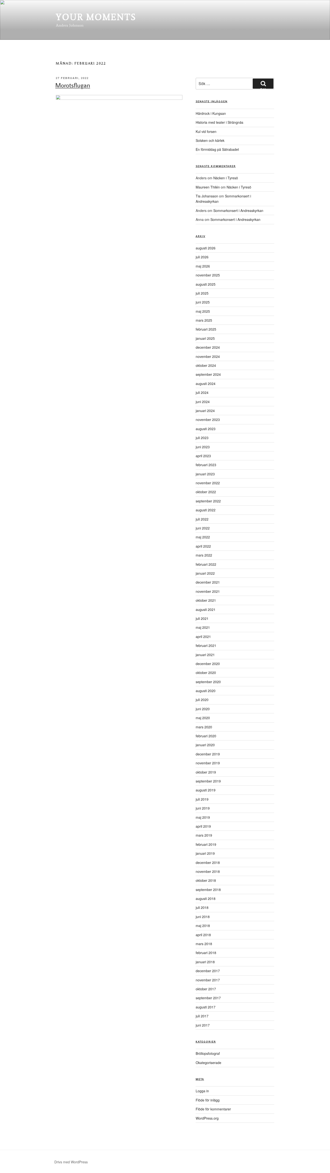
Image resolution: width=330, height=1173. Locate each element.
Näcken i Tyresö (225, 177)
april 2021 (203, 636)
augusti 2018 (205, 898)
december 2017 (208, 970)
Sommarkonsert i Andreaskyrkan (238, 210)
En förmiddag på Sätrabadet (217, 149)
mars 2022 (204, 555)
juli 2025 (202, 293)
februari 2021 (206, 645)
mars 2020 (204, 726)
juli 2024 (202, 392)
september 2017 (208, 997)
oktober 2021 (206, 600)
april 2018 (203, 934)
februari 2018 (206, 952)
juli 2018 (202, 907)
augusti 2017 (205, 1007)
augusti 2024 (205, 383)
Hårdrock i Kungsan (211, 113)
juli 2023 (202, 437)
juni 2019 (203, 808)
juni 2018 (203, 916)
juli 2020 (202, 699)
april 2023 (203, 455)
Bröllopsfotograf (208, 1053)
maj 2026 (203, 266)
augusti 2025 (205, 284)
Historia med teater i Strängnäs (219, 122)
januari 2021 (205, 654)
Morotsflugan (72, 85)
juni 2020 (203, 708)
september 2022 (208, 501)
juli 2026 (202, 256)
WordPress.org (207, 1118)
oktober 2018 (206, 880)
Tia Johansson (207, 196)
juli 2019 (202, 799)
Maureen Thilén (208, 187)
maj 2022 (203, 537)
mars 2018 (204, 943)
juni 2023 (203, 446)
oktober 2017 (206, 988)
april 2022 (203, 546)
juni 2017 (203, 1025)
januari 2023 (205, 473)
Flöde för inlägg (208, 1100)
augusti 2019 (205, 790)
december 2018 (208, 862)
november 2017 (208, 980)
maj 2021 (203, 627)
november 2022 (208, 482)
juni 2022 (203, 528)
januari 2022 (205, 573)
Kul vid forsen (206, 131)
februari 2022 (206, 564)
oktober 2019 (206, 772)
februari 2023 (206, 464)
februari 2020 (206, 735)
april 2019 (203, 826)
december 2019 (208, 754)
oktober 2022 (206, 491)
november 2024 (208, 356)
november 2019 (208, 762)
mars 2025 (204, 320)
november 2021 (208, 591)
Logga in (202, 1090)
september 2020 (208, 681)
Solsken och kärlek (210, 140)
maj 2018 (203, 925)
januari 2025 (205, 338)
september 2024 (208, 374)
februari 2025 (206, 329)
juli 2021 (202, 618)
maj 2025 (203, 311)
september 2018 (208, 889)
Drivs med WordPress (71, 1161)
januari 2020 (205, 744)
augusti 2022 (205, 509)
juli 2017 (202, 1016)
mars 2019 (204, 835)
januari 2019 (205, 853)
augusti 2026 (205, 248)
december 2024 (208, 347)
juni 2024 (203, 401)
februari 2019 (206, 844)
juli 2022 (202, 519)
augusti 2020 (205, 690)
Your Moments (96, 17)
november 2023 (208, 419)
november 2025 (208, 275)
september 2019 (208, 781)
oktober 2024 (206, 365)
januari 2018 (205, 961)
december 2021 (208, 582)
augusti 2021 (205, 609)
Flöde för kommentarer (213, 1109)
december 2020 (208, 663)
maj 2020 (203, 717)
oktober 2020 (206, 672)
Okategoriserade (208, 1062)
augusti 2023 (205, 428)
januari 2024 (205, 410)
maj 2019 (203, 817)
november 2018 (208, 871)
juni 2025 (203, 302)
